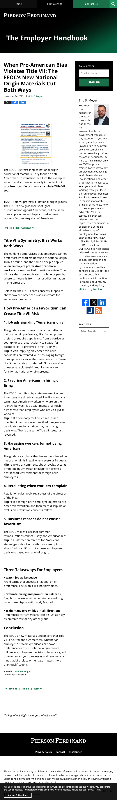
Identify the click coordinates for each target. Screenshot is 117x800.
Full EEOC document (21, 228)
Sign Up (94, 82)
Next (38, 688)
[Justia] (90, 310)
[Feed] (98, 310)
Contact (60, 752)
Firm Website (54, 4)
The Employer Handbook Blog (30, 15)
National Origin (22, 671)
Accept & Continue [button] (18, 795)
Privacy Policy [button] (94, 789)
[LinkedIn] (102, 302)
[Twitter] (94, 302)
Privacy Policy (43, 752)
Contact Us (91, 4)
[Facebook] (85, 302)
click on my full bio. (91, 289)
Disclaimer (75, 752)
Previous (11, 688)
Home (18, 4)
